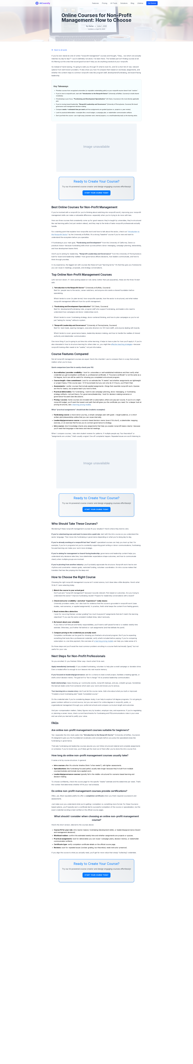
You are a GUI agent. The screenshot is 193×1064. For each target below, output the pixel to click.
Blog (132, 3)
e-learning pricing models (81, 405)
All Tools (113, 3)
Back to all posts (60, 50)
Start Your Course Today (96, 193)
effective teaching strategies (121, 344)
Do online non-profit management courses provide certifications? (89, 791)
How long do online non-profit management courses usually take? (89, 755)
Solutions (123, 3)
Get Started (152, 3)
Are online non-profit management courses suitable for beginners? (90, 730)
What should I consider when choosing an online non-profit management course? (96, 818)
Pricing (104, 3)
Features (95, 3)
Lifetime (140, 3)
